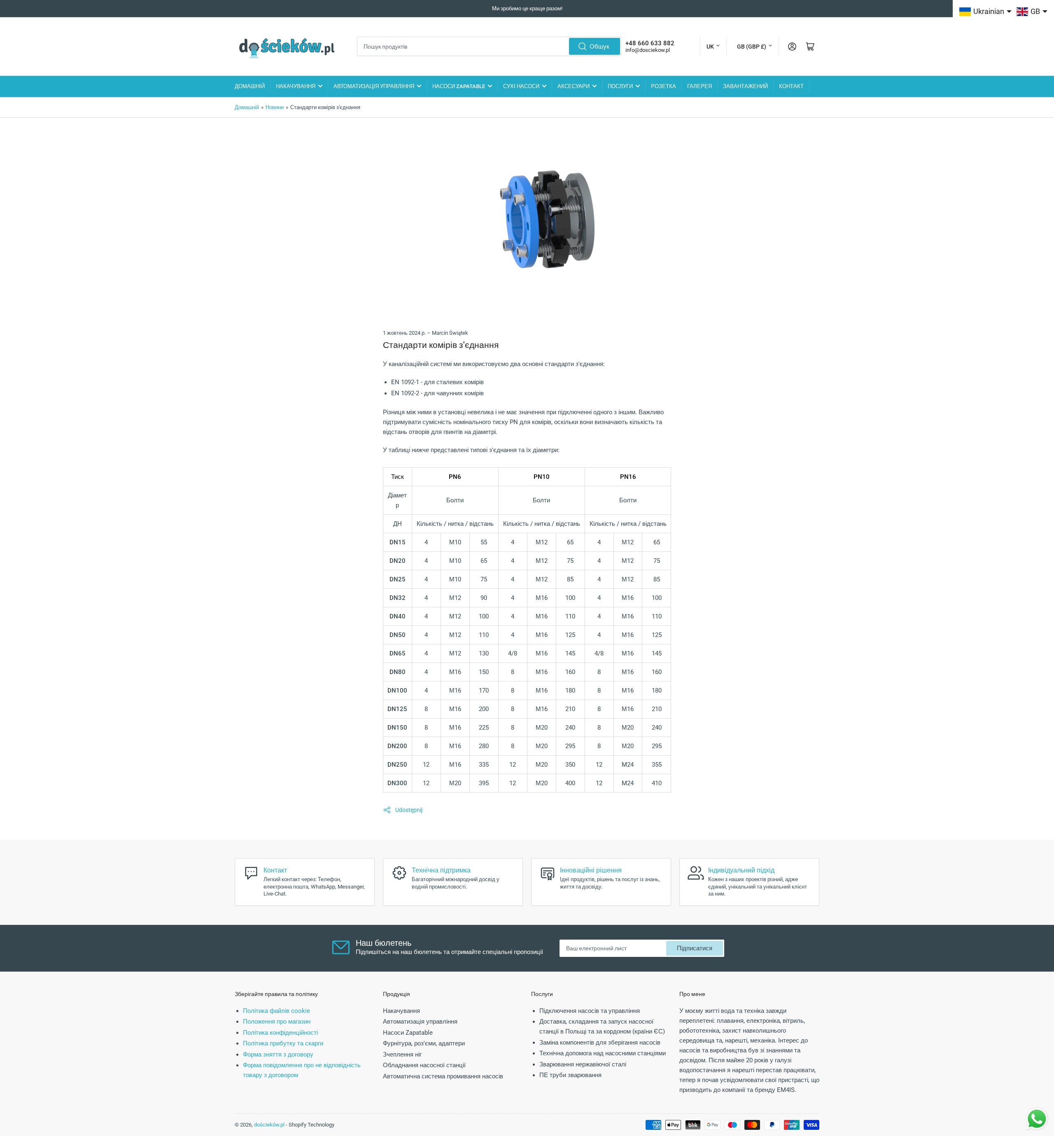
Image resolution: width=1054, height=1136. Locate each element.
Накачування (295, 86)
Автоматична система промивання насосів (443, 1076)
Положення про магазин (276, 1021)
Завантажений (745, 86)
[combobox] (489, 46)
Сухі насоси (521, 86)
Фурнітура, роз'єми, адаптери (424, 1043)
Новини (275, 107)
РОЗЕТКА (663, 86)
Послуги (620, 86)
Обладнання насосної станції (424, 1065)
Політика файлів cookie (276, 1011)
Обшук (599, 46)
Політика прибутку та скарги (283, 1043)
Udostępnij (408, 810)
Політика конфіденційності (280, 1032)
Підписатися (694, 948)
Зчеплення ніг (402, 1054)
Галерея (699, 86)
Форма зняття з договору (278, 1054)
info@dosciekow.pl (647, 50)
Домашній (250, 86)
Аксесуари (573, 86)
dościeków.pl (269, 1125)
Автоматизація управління (373, 86)
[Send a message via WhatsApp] (1037, 1119)
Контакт (791, 86)
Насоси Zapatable (458, 86)
